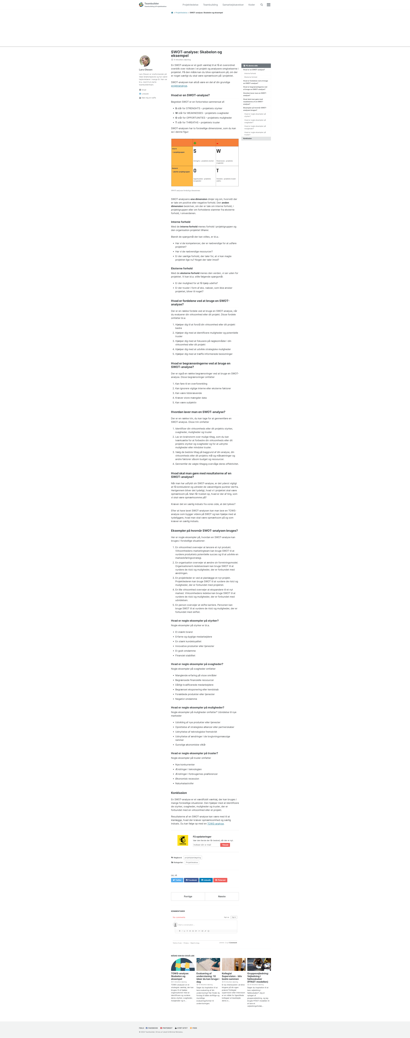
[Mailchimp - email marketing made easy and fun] (182, 840)
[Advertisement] (205, 32)
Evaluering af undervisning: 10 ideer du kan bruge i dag (207, 977)
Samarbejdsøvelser (233, 4)
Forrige (188, 896)
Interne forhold (250, 73)
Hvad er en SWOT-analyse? (254, 70)
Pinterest (167, 1028)
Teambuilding (210, 4)
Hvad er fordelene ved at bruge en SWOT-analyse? (255, 82)
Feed (194, 1028)
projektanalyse (179, 85)
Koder (251, 4)
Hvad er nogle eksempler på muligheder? (255, 127)
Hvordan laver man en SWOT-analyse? (255, 94)
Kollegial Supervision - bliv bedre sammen (232, 976)
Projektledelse (190, 4)
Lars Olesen (145, 69)
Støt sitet (182, 1028)
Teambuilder (155, 4)
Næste (222, 896)
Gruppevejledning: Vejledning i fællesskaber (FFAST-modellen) (258, 977)
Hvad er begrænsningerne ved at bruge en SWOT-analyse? (255, 88)
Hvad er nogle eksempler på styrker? (255, 115)
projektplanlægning (193, 858)
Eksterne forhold (250, 77)
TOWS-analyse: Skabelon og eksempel (180, 976)
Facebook (153, 1028)
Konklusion (247, 138)
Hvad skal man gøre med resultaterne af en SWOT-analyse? (253, 101)
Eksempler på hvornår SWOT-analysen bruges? (255, 109)
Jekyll (165, 1032)
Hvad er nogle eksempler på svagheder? (255, 121)
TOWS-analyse (215, 823)
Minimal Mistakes (176, 1032)
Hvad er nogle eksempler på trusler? (255, 133)
